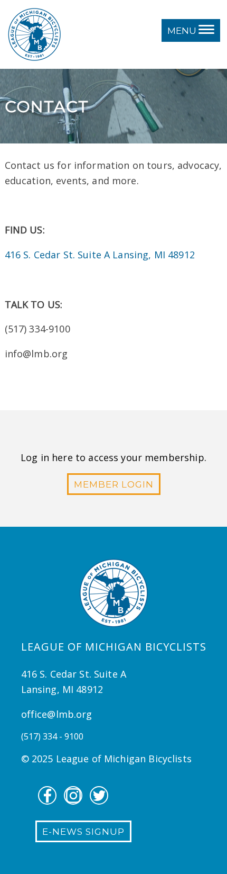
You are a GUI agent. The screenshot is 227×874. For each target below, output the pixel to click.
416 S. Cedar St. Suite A (59, 254)
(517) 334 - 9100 (52, 736)
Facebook (47, 795)
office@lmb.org (56, 714)
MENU (182, 30)
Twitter (99, 795)
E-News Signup (83, 831)
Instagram (73, 795)
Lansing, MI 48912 (153, 254)
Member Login (114, 484)
